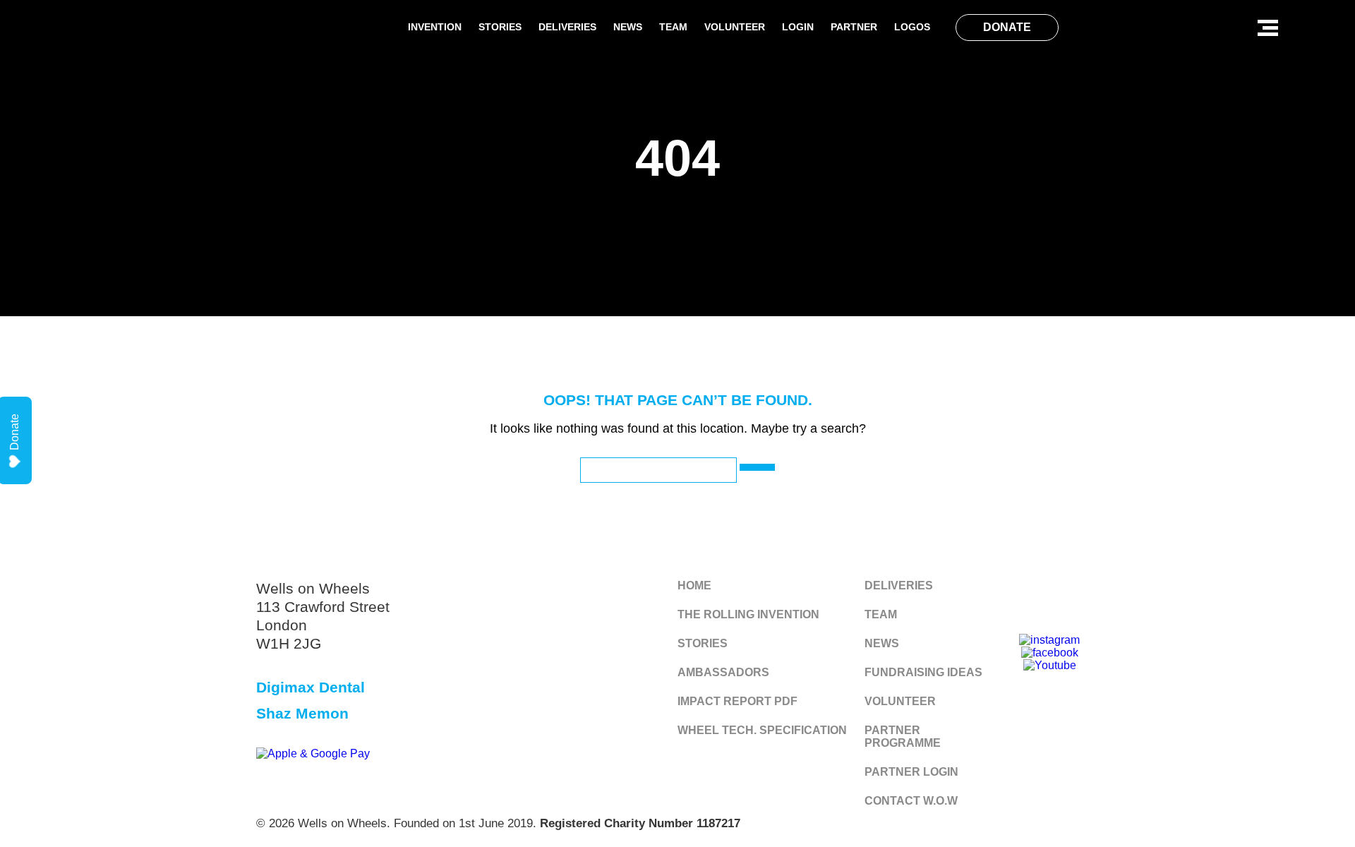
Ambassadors (723, 672)
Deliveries (567, 26)
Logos (912, 26)
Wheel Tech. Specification (762, 730)
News (627, 26)
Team (673, 26)
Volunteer (734, 26)
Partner (854, 26)
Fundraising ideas (923, 672)
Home (694, 585)
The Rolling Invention (748, 614)
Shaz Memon (302, 713)
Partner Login (911, 772)
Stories (500, 26)
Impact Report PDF (737, 701)
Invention (435, 26)
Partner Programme (903, 736)
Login (798, 26)
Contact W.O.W (911, 801)
